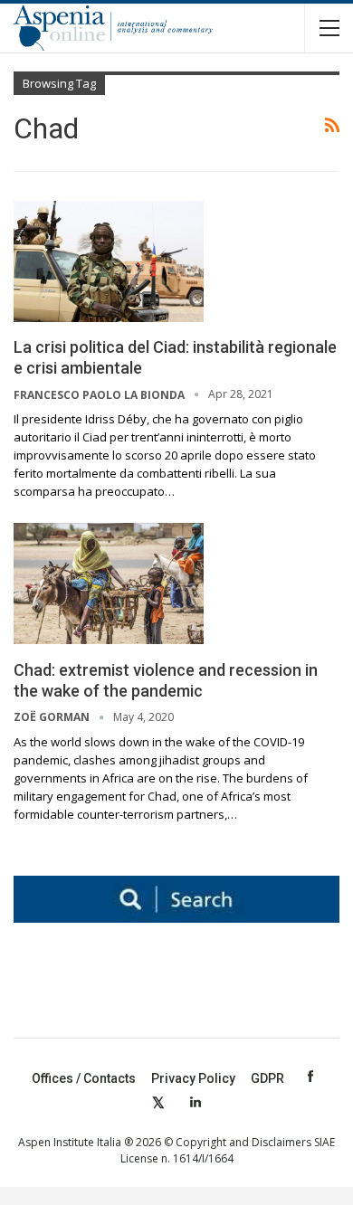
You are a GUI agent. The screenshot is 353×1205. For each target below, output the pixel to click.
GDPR (267, 1078)
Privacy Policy (193, 1078)
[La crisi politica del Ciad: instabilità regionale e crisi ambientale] (109, 261)
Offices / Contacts (84, 1078)
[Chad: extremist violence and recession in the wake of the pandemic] (109, 583)
